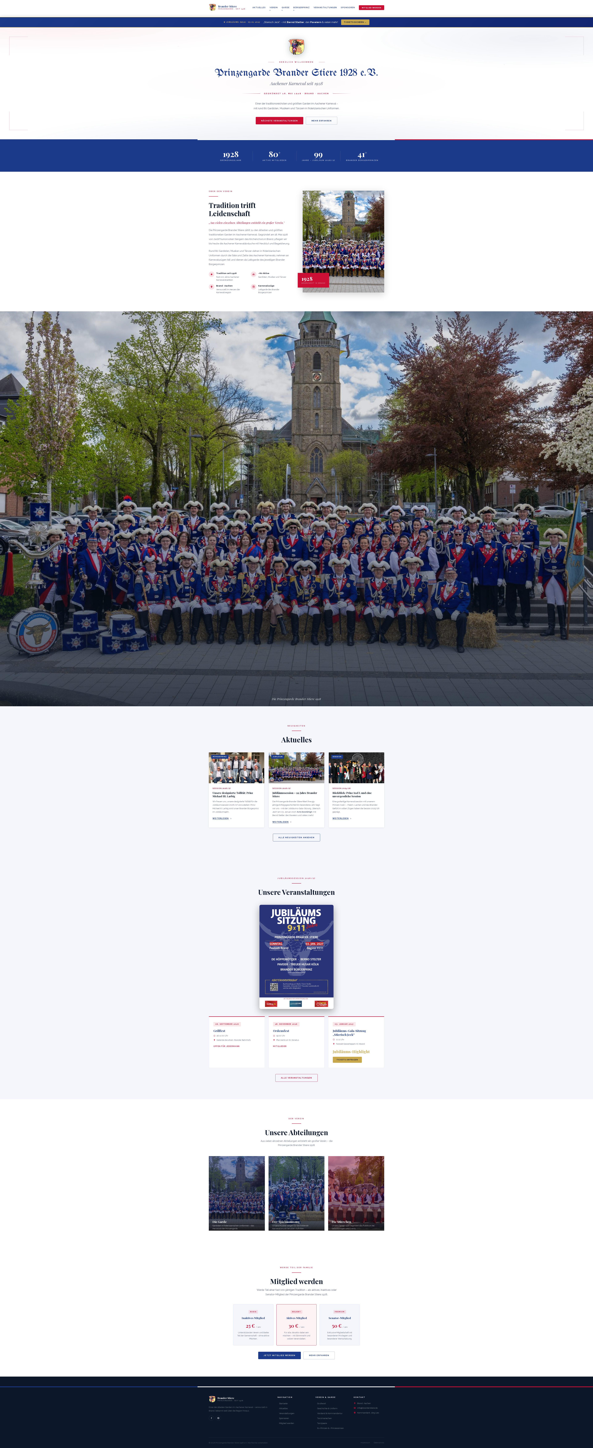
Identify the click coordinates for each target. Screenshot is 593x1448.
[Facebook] (211, 1418)
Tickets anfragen (347, 1060)
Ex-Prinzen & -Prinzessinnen (330, 1428)
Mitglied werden (371, 7)
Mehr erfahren (321, 121)
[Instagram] (218, 1418)
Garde (286, 7)
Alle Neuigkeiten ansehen (296, 837)
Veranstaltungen (325, 7)
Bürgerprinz (301, 7)
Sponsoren (348, 7)
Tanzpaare (322, 1423)
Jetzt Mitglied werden (279, 1355)
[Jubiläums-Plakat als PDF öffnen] (296, 957)
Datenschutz (379, 1443)
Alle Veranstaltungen (296, 1078)
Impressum (365, 1443)
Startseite (283, 1403)
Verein (274, 7)
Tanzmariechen (324, 1418)
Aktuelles (259, 7)
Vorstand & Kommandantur (330, 1413)
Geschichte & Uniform (327, 1408)
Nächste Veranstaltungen (279, 121)
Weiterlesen (220, 818)
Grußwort (321, 1403)
